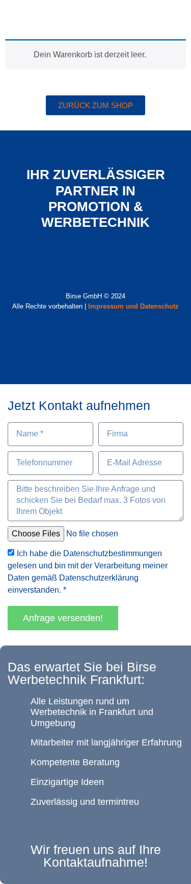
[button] (176, 17)
